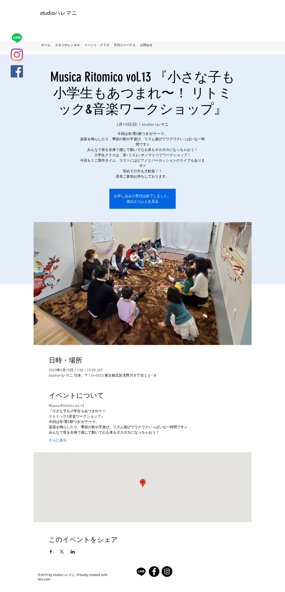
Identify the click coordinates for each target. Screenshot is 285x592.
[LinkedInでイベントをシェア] (73, 551)
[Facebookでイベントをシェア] (51, 551)
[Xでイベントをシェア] (62, 551)
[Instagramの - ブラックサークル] (167, 571)
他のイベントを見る (142, 201)
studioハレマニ (58, 13)
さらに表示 (58, 440)
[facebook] (17, 71)
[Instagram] (17, 55)
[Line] (17, 38)
